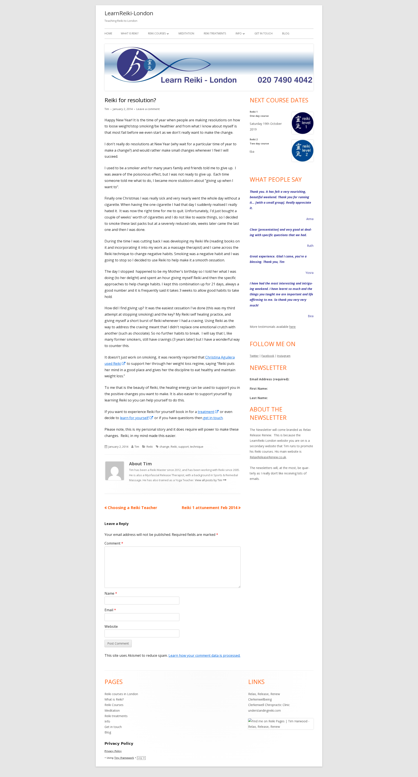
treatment (208, 411)
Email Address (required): (269, 379)
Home (108, 33)
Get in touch (264, 33)
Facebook (267, 356)
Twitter (254, 356)
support (183, 447)
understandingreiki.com (264, 710)
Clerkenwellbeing (260, 699)
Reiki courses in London (121, 694)
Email (110, 610)
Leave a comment (148, 109)
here (292, 327)
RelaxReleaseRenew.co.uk (268, 457)
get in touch (212, 417)
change (164, 447)
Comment (113, 543)
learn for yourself (136, 417)
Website (111, 626)
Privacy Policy (113, 751)
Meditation (186, 33)
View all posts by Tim (209, 480)
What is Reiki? (129, 33)
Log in (141, 758)
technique (196, 447)
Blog (285, 33)
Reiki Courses (157, 33)
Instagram (283, 356)
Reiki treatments (215, 33)
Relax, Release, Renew (264, 694)
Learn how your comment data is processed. (204, 655)
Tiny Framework (124, 758)
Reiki (150, 447)
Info (239, 33)
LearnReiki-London (128, 13)
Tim (106, 109)
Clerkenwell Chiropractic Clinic (269, 705)
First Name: (259, 388)
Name (110, 593)
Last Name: (259, 398)
